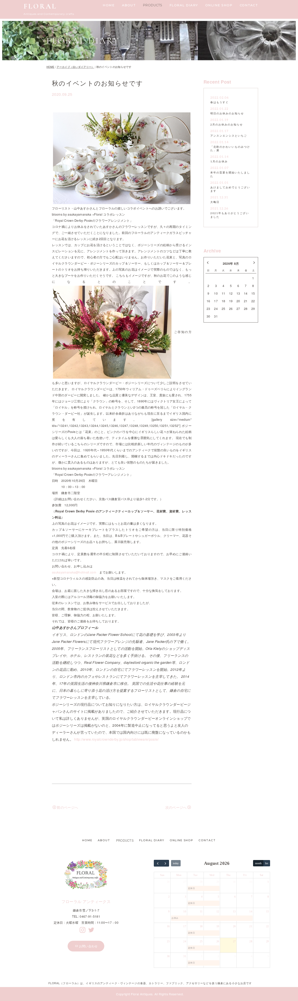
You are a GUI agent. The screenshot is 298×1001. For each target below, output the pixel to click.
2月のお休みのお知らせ (226, 124)
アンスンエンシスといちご (228, 135)
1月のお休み (219, 161)
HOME (109, 5)
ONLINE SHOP (219, 5)
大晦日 (214, 202)
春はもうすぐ (219, 102)
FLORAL (40, 6)
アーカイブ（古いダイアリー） (75, 67)
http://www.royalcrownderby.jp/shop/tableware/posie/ (116, 739)
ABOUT (129, 5)
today (176, 863)
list (266, 863)
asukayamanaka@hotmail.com (74, 572)
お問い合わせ (88, 946)
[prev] (158, 863)
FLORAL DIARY (184, 5)
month (258, 863)
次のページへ (176, 807)
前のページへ (67, 807)
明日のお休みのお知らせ (227, 113)
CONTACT (249, 5)
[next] (165, 863)
